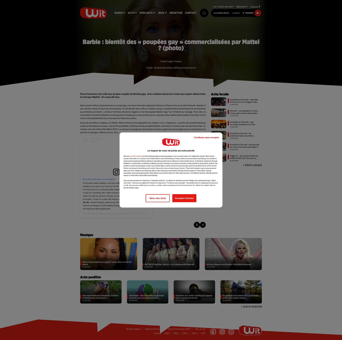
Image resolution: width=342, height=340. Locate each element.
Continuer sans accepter (206, 137)
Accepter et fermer (184, 198)
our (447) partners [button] (136, 156)
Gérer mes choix (157, 198)
